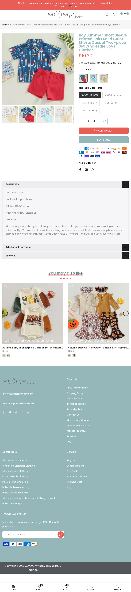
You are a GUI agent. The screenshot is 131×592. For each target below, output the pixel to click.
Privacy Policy (74, 398)
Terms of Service (76, 403)
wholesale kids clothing (15, 471)
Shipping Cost (74, 482)
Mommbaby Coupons (79, 420)
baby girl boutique (12, 503)
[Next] (69, 69)
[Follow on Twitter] (9, 412)
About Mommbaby (77, 387)
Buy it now (103, 139)
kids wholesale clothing (15, 476)
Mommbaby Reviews (78, 425)
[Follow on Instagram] (16, 412)
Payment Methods (77, 476)
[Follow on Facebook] (3, 412)
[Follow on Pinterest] (28, 412)
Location (62, 6)
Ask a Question (87, 162)
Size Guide (72, 471)
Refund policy (74, 409)
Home (5, 25)
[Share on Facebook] (80, 169)
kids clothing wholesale (15, 482)
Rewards (71, 436)
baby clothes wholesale (15, 492)
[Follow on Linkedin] (22, 412)
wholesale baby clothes (15, 460)
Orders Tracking (76, 465)
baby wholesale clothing (15, 487)
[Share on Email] (86, 169)
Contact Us (73, 414)
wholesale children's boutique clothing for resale (29, 498)
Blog (69, 487)
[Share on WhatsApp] (92, 169)
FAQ (69, 441)
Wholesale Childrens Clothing (18, 465)
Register (71, 460)
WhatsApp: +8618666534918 (18, 403)
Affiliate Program (76, 430)
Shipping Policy (75, 393)
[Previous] (7, 69)
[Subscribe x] (61, 534)
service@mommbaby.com (18, 393)
